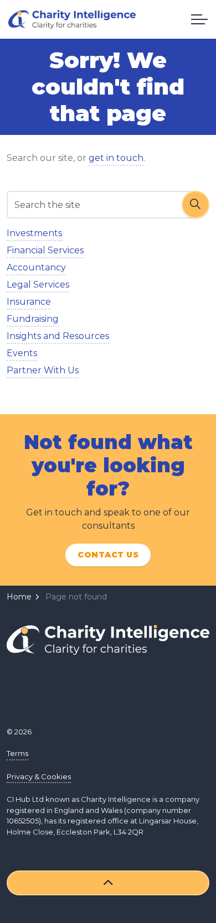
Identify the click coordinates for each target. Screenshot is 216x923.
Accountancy (36, 267)
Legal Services (38, 284)
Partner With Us (43, 370)
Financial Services (45, 250)
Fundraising (33, 319)
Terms (17, 753)
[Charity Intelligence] (72, 19)
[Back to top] (108, 882)
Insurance (29, 301)
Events (22, 353)
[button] (195, 204)
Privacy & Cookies (39, 776)
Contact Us (108, 555)
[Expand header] (199, 19)
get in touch (116, 158)
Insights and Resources (58, 336)
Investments (34, 233)
